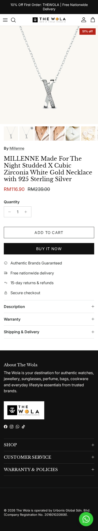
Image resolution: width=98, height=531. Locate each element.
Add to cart (48, 232)
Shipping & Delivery (21, 331)
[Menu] (5, 20)
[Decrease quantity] (8, 212)
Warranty (12, 319)
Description (14, 306)
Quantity (12, 201)
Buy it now (49, 248)
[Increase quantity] (27, 212)
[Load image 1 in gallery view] (49, 75)
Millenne (17, 148)
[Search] (15, 20)
